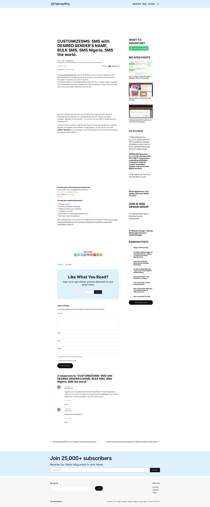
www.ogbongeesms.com (67, 75)
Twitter (154, 492)
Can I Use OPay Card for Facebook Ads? (141, 283)
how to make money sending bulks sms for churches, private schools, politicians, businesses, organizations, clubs (87, 222)
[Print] (91, 254)
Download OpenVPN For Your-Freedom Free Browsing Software (74, 442)
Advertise (124, 501)
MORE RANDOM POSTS (140, 302)
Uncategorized (69, 60)
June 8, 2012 (68, 410)
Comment (60, 313)
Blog (63, 60)
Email (59, 340)
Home (58, 60)
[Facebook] (75, 254)
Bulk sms (60, 264)
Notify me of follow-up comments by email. (70, 356)
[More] (101, 254)
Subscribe (98, 292)
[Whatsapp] (78, 254)
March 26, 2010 (69, 388)
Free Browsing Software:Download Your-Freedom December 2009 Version (132, 442)
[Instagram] (88, 254)
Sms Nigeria (68, 264)
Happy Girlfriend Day (140, 247)
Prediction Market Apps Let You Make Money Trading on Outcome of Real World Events (143, 254)
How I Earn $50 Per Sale (141, 296)
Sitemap (136, 501)
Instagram (155, 490)
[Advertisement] (105, 22)
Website (59, 348)
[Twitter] (81, 254)
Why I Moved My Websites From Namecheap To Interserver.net (142, 290)
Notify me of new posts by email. (67, 360)
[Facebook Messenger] (85, 254)
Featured (130, 501)
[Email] (97, 254)
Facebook (155, 487)
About (119, 501)
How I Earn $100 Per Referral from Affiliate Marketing (141, 263)
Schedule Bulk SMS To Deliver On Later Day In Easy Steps (140, 120)
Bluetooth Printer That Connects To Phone (141, 277)
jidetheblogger (115, 66)
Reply (66, 404)
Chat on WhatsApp (140, 48)
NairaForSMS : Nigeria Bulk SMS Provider (140, 99)
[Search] (99, 488)
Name (59, 333)
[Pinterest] (94, 254)
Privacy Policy (143, 501)
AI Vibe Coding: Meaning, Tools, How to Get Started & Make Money (142, 270)
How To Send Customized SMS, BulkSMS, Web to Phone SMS (140, 77)
